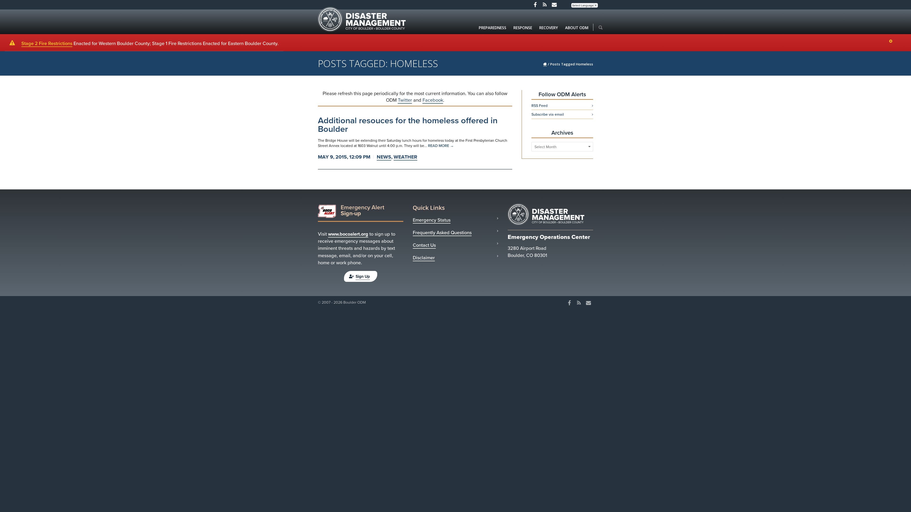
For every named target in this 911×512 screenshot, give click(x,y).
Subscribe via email (547, 114)
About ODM (576, 27)
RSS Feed (539, 105)
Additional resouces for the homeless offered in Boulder (407, 124)
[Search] (600, 27)
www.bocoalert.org (348, 233)
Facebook (433, 99)
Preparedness (492, 27)
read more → (441, 145)
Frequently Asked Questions (442, 232)
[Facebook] (535, 4)
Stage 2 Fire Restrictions (46, 43)
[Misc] (554, 4)
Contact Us (424, 245)
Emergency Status (432, 220)
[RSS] (544, 4)
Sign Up (363, 276)
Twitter (405, 99)
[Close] (892, 41)
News (384, 156)
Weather (405, 156)
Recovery (548, 27)
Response (522, 27)
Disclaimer (424, 257)
